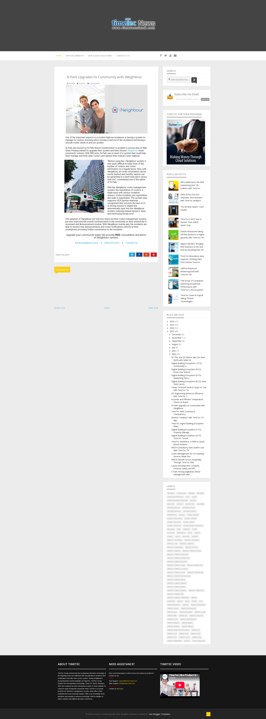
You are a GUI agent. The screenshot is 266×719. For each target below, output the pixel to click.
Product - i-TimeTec (187, 543)
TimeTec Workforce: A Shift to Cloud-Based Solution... (188, 443)
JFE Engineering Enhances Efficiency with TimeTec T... (187, 395)
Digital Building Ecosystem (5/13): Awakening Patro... (186, 376)
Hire (178, 529)
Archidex (170, 493)
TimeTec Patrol (187, 623)
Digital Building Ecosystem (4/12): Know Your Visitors (186, 370)
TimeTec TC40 (172, 637)
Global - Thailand (174, 525)
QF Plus (180, 601)
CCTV (187, 497)
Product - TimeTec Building (177, 561)
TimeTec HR (183, 615)
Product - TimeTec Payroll (176, 590)
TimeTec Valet (184, 637)
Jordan (197, 533)
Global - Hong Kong (174, 518)
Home (107, 308)
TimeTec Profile (187, 626)
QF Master (171, 601)
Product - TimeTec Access (192, 551)
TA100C (194, 601)
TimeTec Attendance (188, 608)
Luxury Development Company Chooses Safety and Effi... (185, 467)
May (174, 354)
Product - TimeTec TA (196, 590)
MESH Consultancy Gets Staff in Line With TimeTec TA (187, 449)
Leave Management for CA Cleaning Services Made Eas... (187, 455)
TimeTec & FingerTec (198, 605)
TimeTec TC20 (183, 633)
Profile (194, 597)
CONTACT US (123, 55)
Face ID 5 (180, 504)
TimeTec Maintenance (188, 619)
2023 (172, 324)
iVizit (190, 533)
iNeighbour (132, 150)
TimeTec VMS (196, 637)
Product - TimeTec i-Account (177, 569)
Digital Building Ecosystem (177, 500)
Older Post (153, 308)
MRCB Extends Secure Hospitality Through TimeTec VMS (186, 461)
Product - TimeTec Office (176, 579)
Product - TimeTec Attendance (178, 558)
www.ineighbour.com (86, 242)
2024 (172, 321)
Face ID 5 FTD (190, 504)
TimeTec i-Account (196, 615)
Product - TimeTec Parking (176, 583)
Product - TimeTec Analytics (177, 554)
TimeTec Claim (200, 612)
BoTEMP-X (200, 493)
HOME (59, 55)
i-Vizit (194, 529)
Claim (194, 497)
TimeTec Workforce (174, 641)
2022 (172, 328)
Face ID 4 (193, 500)
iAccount (170, 533)
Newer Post (59, 308)
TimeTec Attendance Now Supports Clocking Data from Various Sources (192, 259)
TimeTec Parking (173, 623)
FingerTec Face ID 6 (174, 511)
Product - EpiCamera (174, 540)
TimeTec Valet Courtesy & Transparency (183, 413)
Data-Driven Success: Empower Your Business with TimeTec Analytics (191, 197)
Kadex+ (170, 536)
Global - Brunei (193, 515)
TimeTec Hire (172, 615)
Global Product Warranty (193, 525)
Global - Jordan (190, 518)
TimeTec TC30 (195, 633)
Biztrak (191, 493)
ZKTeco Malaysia (198, 641)
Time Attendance (173, 605)
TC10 (200, 601)
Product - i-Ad (172, 543)
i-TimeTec (186, 529)
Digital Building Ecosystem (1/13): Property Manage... (186, 431)
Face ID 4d (170, 504)
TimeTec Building (186, 612)
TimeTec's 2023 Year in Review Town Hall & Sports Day (191, 222)
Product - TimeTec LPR (195, 572)
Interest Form (111, 242)
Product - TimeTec (173, 551)
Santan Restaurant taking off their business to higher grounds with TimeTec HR (192, 234)
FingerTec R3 (171, 515)
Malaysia (186, 536)
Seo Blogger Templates (159, 714)
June (174, 350)
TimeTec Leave (172, 619)
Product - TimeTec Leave (176, 572)
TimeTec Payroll (173, 626)
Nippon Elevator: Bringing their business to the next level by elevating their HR (192, 246)
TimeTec (185, 605)
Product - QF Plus (192, 547)
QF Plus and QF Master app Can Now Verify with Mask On (188, 358)
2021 (172, 331)
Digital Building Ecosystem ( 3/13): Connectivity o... (186, 364)
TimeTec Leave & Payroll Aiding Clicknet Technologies (192, 298)
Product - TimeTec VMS (175, 594)
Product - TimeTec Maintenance (178, 576)
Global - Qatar (188, 522)
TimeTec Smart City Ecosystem (178, 630)
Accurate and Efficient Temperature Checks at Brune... (187, 400)
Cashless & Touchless (175, 497)
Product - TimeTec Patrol (176, 587)
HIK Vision (171, 529)
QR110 (187, 601)
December (177, 334)
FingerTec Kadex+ (189, 511)
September (177, 341)
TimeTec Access (172, 608)
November (177, 337)
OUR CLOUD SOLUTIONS (100, 55)
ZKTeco (187, 641)
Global (182, 515)
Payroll (195, 536)
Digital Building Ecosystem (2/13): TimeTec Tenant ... (186, 437)
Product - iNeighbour (175, 547)
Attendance (181, 493)
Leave (178, 536)
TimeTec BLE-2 (172, 612)
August (175, 344)
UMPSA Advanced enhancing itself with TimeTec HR (190, 271)
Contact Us (132, 242)
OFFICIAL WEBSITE (75, 55)
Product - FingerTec (192, 540)
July (174, 347)
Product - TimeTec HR (194, 565)
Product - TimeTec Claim (176, 565)
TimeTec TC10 (172, 633)
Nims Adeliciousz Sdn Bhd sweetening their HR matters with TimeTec (192, 185)
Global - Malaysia (174, 522)
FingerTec (200, 504)
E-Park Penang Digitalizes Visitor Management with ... (185, 473)
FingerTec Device (173, 507)
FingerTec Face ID (188, 507)
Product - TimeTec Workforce (178, 597)
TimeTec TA (196, 630)
